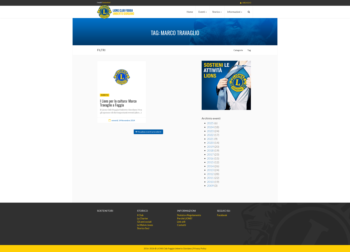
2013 (210, 170)
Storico (216, 11)
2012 (210, 174)
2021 (210, 138)
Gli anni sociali (144, 221)
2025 (210, 123)
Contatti (181, 225)
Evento (104, 95)
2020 (210, 142)
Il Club (140, 215)
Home (190, 11)
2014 (210, 166)
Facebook (222, 215)
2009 (210, 185)
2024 (210, 127)
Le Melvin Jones (145, 225)
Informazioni (234, 11)
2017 (210, 154)
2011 (210, 177)
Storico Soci (143, 228)
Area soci (246, 3)
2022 (210, 134)
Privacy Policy (199, 248)
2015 (210, 162)
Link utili (181, 221)
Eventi (202, 11)
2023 (210, 131)
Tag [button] (249, 50)
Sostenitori (106, 3)
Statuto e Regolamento (189, 215)
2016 (210, 158)
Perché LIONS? (184, 218)
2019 (210, 146)
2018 (210, 150)
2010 (210, 181)
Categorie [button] (238, 50)
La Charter (142, 218)
